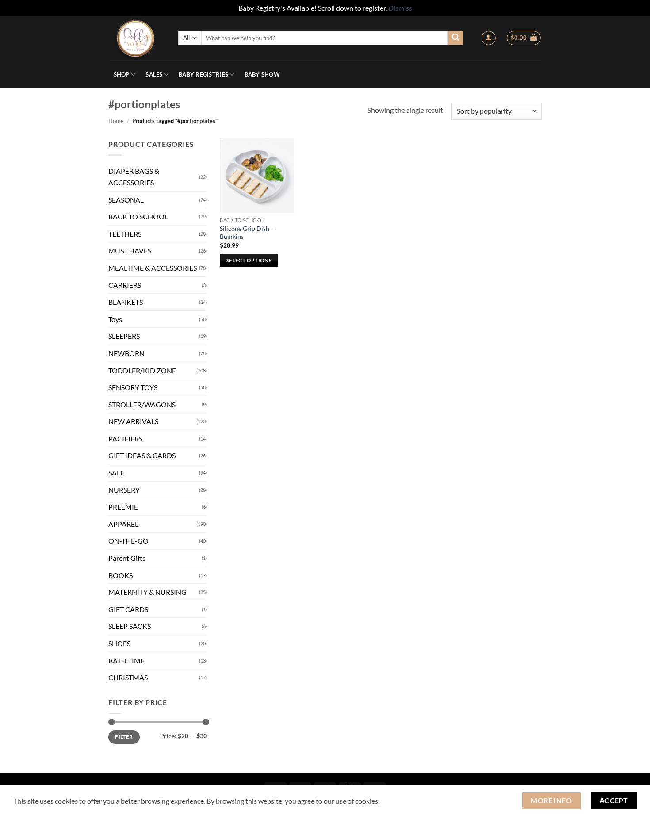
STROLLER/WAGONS (142, 404)
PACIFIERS (125, 438)
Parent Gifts (126, 558)
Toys (115, 319)
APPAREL (123, 524)
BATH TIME (126, 660)
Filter (124, 736)
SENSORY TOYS (132, 387)
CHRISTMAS (128, 677)
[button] (489, 38)
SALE (116, 472)
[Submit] (455, 38)
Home (116, 120)
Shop (122, 74)
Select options (248, 260)
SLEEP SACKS (129, 626)
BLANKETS (125, 302)
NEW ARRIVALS (133, 421)
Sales (153, 74)
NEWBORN (126, 353)
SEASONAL (126, 199)
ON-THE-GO (128, 540)
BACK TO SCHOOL (138, 216)
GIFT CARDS (128, 609)
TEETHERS (124, 234)
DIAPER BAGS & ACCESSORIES (133, 177)
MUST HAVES (129, 250)
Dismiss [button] (400, 8)
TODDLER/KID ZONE (142, 370)
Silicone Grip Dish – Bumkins (247, 233)
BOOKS (120, 575)
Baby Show (262, 74)
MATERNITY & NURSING (147, 592)
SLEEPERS (124, 336)
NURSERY (124, 490)
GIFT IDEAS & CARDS (142, 455)
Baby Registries (203, 74)
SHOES (119, 643)
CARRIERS (124, 285)
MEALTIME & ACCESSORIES (152, 268)
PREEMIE (123, 506)
